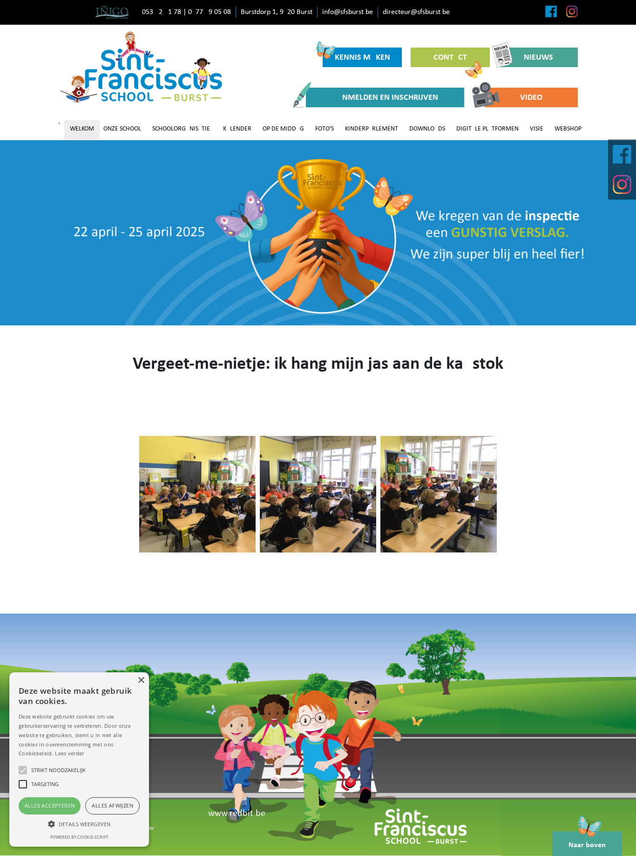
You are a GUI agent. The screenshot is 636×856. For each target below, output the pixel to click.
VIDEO (531, 97)
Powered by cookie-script (79, 837)
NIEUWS (538, 57)
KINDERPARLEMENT (371, 128)
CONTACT (450, 57)
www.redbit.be (236, 813)
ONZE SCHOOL (122, 128)
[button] (79, 823)
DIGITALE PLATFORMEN (487, 128)
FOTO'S (324, 128)
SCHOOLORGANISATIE (181, 128)
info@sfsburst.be (347, 12)
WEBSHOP (568, 128)
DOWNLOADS (427, 128)
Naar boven (587, 845)
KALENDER (237, 128)
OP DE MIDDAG (283, 128)
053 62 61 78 (161, 12)
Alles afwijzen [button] (112, 805)
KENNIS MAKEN (362, 57)
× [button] (140, 680)
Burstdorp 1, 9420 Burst (276, 12)
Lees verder (69, 753)
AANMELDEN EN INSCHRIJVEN (385, 97)
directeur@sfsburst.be (416, 12)
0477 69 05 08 (209, 12)
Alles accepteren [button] (49, 805)
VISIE (536, 128)
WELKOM (82, 128)
